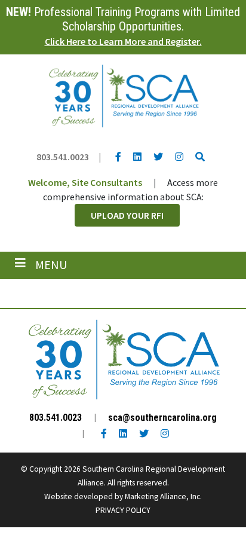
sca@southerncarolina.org (162, 417)
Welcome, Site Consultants (85, 182)
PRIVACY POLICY (123, 510)
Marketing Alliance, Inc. (163, 496)
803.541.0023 (62, 157)
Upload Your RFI (127, 215)
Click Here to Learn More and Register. (123, 41)
